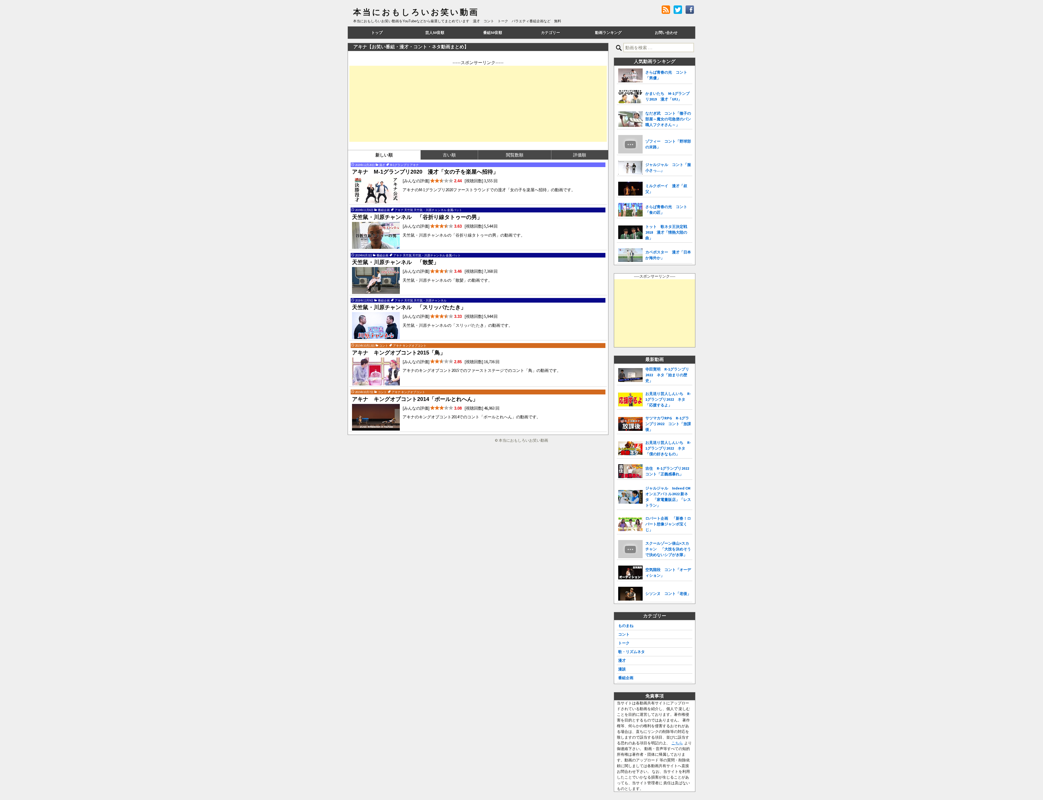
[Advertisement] (478, 104)
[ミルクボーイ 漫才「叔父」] (630, 188)
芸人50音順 (434, 32)
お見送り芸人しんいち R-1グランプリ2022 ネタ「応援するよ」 (668, 399)
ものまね (625, 625)
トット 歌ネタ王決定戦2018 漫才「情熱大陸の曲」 (666, 232)
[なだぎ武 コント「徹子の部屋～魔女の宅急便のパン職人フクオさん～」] (630, 119)
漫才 (622, 660)
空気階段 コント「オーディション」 (668, 572)
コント (624, 634)
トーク (624, 643)
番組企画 (625, 677)
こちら (677, 743)
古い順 (449, 155)
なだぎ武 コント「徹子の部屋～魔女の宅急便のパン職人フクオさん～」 (668, 119)
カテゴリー (550, 32)
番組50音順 (492, 32)
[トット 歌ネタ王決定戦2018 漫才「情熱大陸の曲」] (630, 232)
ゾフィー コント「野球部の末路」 (668, 144)
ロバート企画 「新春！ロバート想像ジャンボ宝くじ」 (668, 524)
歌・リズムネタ (631, 651)
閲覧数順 (514, 155)
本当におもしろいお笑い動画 (416, 12)
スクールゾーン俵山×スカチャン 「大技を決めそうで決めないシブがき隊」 (668, 549)
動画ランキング (608, 32)
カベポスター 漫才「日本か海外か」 (668, 255)
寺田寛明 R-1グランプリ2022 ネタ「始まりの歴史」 (667, 375)
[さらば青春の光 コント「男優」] (630, 75)
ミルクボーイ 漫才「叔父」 (666, 188)
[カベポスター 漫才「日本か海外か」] (630, 255)
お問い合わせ (666, 32)
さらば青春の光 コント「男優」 (666, 75)
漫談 (622, 669)
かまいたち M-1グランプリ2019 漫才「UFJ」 (667, 96)
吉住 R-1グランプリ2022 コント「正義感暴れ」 (668, 471)
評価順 (579, 155)
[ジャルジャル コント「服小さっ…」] (630, 167)
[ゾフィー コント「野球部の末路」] (630, 144)
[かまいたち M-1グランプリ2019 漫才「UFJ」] (630, 96)
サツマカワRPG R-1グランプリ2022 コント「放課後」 (668, 424)
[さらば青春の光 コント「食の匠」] (630, 210)
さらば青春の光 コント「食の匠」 (666, 209)
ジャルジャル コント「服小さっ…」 (668, 167)
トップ (377, 32)
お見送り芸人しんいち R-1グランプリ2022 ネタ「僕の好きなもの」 (668, 448)
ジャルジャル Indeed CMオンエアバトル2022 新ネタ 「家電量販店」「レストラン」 (668, 497)
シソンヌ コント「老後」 (668, 593)
